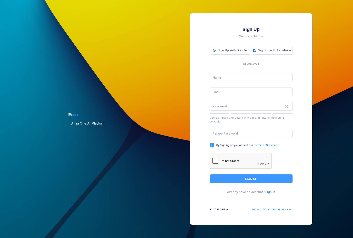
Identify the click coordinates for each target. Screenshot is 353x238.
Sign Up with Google (232, 50)
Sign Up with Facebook (274, 50)
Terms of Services (265, 145)
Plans (266, 209)
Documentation (283, 209)
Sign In (270, 192)
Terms (255, 209)
